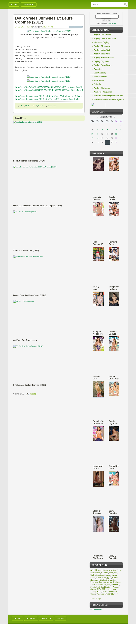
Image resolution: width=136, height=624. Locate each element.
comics (108, 575)
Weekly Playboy (111, 594)
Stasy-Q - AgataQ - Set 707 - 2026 (113, 557)
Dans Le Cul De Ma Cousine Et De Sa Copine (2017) (37, 206)
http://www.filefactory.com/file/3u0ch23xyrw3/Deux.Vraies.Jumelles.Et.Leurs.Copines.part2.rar (58, 99)
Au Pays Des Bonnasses (25, 340)
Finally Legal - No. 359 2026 (114, 422)
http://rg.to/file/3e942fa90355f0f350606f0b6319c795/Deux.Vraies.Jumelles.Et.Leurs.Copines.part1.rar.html (63, 87)
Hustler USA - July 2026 (114, 377)
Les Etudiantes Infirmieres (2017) (29, 161)
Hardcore (94, 580)
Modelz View (101, 584)
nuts (108, 584)
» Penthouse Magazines (102, 92)
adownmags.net (96, 609)
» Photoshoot (97, 69)
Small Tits (33, 106)
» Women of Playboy (100, 42)
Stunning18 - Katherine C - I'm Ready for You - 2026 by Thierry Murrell (98, 422)
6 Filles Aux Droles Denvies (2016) (29, 385)
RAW (99, 589)
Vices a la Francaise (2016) (26, 250)
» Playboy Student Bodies (103, 57)
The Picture (112, 591)
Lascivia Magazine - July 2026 (114, 332)
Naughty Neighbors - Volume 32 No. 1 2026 (98, 332)
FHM (98, 578)
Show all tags (95, 598)
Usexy (92, 594)
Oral (27, 106)
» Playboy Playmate (100, 61)
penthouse (115, 584)
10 (92, 134)
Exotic (92, 578)
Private (115, 587)
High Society (104, 580)
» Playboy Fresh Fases (101, 35)
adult (93, 570)
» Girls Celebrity (99, 73)
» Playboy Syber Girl (101, 50)
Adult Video (47, 27)
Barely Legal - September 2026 (98, 288)
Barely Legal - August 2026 (112, 198)
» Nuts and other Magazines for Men (107, 95)
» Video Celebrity (99, 76)
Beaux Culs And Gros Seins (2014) (29, 295)
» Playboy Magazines (101, 88)
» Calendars (97, 84)
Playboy (108, 587)
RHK (104, 589)
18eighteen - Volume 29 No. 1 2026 (114, 288)
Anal (22, 106)
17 (92, 138)
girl (109, 577)
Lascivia (102, 582)
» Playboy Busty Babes (101, 65)
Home (14, 4)
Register (46, 619)
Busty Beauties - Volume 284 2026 (113, 512)
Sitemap (31, 619)
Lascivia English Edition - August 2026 (97, 198)
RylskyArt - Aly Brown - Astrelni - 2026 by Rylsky (98, 557)
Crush (114, 575)
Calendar (104, 573)
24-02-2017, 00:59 (23, 27)
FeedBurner (112, 23)
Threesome (51, 106)
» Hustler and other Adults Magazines (108, 99)
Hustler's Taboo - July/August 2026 (114, 243)
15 (116, 134)
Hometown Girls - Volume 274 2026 (98, 467)
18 (98, 138)
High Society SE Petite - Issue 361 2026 (98, 243)
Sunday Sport (95, 591)
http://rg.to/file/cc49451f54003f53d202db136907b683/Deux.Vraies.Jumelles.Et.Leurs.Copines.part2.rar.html (64, 90)
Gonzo (115, 578)
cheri (111, 573)
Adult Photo (103, 570)
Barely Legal (95, 573)
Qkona (93, 589)
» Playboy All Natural (101, 46)
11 (97, 134)
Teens (104, 591)
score (109, 589)
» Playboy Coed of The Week (104, 38)
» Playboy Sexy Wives (101, 54)
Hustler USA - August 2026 (96, 377)
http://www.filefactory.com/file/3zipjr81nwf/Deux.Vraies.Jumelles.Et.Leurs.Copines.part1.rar (56, 96)
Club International (97, 575)
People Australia (96, 587)
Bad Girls (117, 570)
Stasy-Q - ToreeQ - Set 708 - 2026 (97, 512)
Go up (61, 619)
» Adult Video (98, 80)
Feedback (29, 4)
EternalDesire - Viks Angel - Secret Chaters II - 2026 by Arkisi (114, 467)
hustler (112, 580)
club (115, 573)
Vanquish (100, 594)
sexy (114, 589)
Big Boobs (42, 106)
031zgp (33, 394)
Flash (104, 578)
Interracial (94, 582)
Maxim (109, 582)
